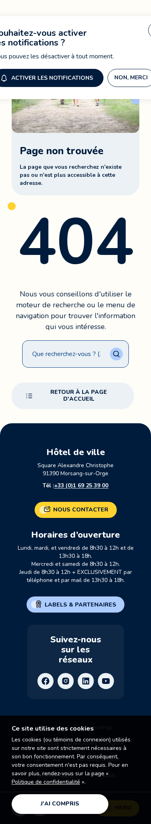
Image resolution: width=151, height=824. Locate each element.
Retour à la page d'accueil (78, 395)
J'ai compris (60, 803)
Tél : (75, 485)
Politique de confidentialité (46, 782)
